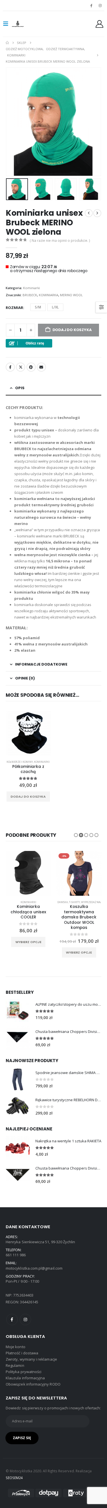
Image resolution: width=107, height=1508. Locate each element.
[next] (97, 213)
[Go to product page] (18, 1011)
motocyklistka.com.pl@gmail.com (34, 1268)
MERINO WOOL (71, 295)
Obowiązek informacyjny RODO (33, 1384)
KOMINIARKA (48, 295)
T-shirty (74, 902)
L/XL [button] (55, 307)
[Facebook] (91, 5)
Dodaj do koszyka (28, 796)
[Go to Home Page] (7, 43)
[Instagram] (100, 5)
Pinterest (31, 367)
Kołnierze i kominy (20, 762)
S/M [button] (38, 307)
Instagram (25, 1319)
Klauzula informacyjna (25, 1377)
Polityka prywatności (23, 1371)
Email (41, 367)
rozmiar (14, 307)
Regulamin (15, 1365)
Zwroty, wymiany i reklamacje (31, 1359)
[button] (7, 24)
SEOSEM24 (14, 1477)
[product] (28, 733)
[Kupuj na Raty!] (29, 343)
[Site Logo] (23, 24)
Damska (62, 902)
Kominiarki (31, 288)
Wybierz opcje (28, 942)
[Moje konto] (99, 24)
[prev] (89, 213)
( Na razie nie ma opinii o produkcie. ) (60, 240)
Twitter (20, 367)
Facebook (10, 367)
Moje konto (15, 1346)
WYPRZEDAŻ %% (91, 902)
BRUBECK (30, 295)
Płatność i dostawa (22, 1352)
